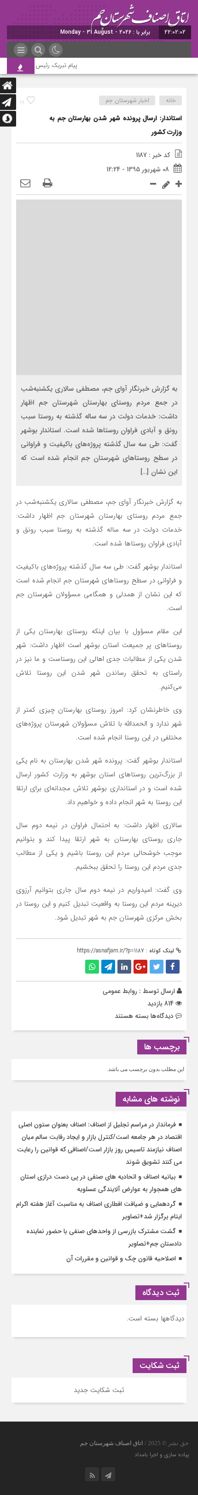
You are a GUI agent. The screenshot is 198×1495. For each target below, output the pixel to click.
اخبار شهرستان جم (127, 100)
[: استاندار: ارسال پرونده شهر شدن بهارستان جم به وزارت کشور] (25, 183)
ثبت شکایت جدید (99, 1390)
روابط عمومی (120, 991)
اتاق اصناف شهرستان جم (111, 1443)
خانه (171, 100)
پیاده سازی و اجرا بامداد (161, 1454)
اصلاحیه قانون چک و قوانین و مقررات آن (121, 1258)
